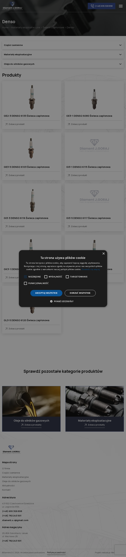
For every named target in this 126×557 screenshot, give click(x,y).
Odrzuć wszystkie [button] (80, 293)
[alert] (63, 278)
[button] (62, 301)
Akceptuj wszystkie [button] (46, 293)
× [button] (103, 253)
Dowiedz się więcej (91, 269)
